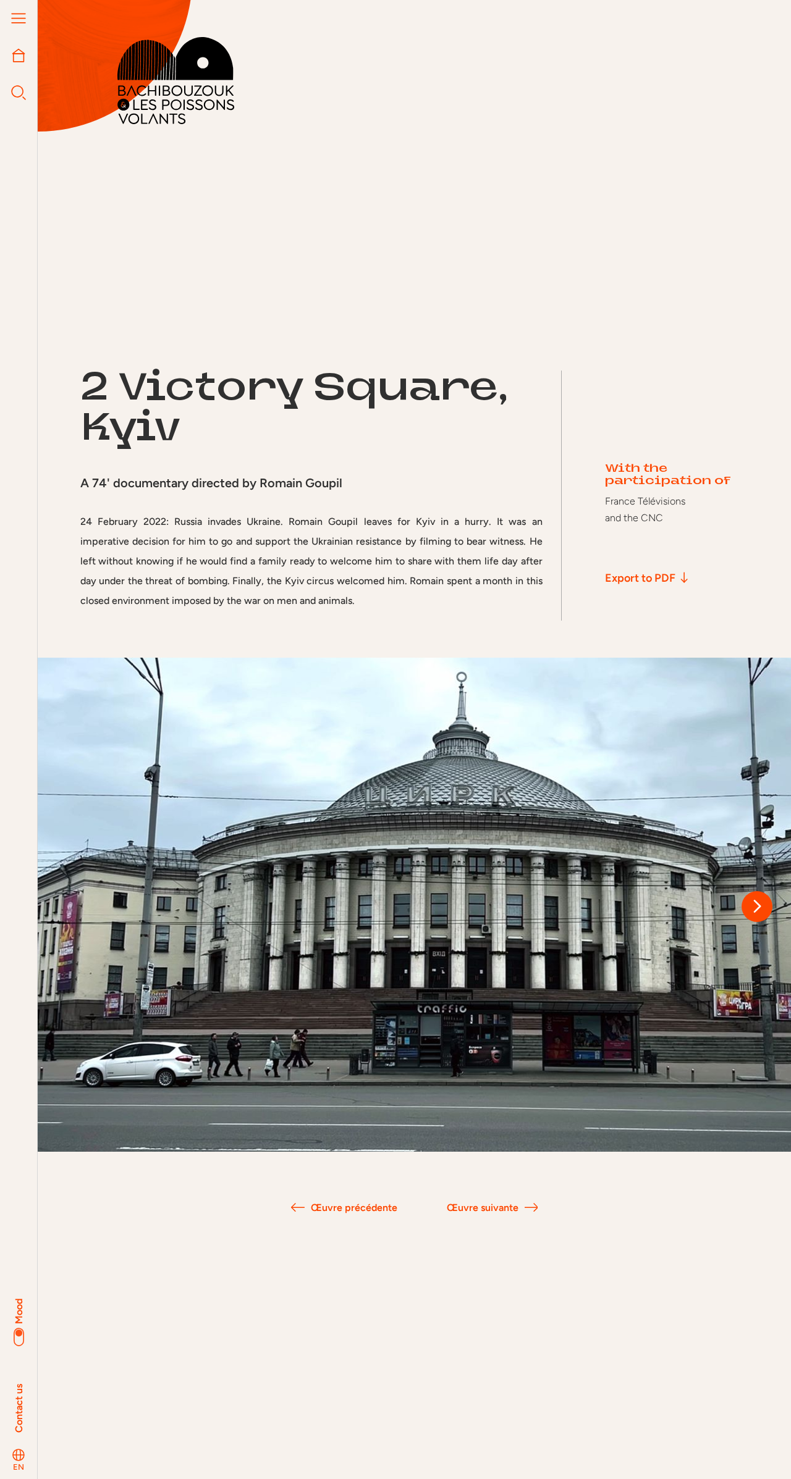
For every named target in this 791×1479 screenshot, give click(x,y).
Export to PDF (640, 578)
